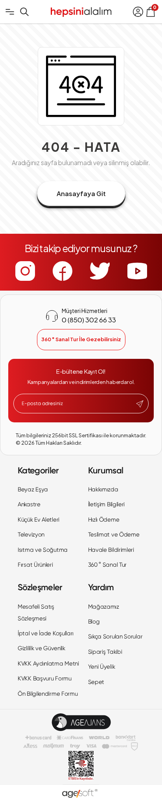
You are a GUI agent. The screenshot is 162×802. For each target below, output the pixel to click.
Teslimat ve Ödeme (114, 534)
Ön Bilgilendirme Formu (47, 693)
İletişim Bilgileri (106, 504)
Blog (94, 621)
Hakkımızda (103, 489)
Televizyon (31, 534)
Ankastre (29, 504)
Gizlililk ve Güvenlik (41, 648)
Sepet (96, 682)
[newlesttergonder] (140, 404)
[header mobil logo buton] (81, 11)
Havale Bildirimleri (111, 549)
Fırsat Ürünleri (35, 564)
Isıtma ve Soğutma (43, 549)
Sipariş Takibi (105, 651)
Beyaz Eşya (33, 489)
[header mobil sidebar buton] (10, 12)
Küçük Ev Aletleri (38, 519)
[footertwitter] (100, 271)
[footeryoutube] (137, 271)
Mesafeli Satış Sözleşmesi (36, 612)
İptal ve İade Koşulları (46, 633)
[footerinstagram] (25, 271)
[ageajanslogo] (81, 722)
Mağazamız (103, 606)
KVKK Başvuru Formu (45, 678)
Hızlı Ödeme (104, 519)
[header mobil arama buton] (24, 12)
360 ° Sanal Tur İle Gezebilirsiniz (81, 339)
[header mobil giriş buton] (138, 12)
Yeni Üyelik (101, 666)
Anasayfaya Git (81, 193)
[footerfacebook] (62, 271)
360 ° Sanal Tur (107, 564)
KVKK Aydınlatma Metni (48, 663)
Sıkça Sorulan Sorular (115, 636)
